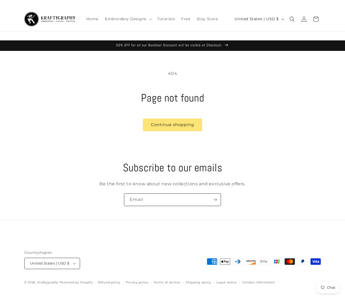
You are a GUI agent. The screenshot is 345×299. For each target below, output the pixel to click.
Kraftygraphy (47, 282)
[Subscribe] (215, 199)
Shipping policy (198, 282)
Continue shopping (172, 124)
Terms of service (167, 282)
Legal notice (226, 282)
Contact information (258, 282)
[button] (128, 19)
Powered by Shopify (76, 282)
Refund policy (109, 282)
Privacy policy (137, 282)
